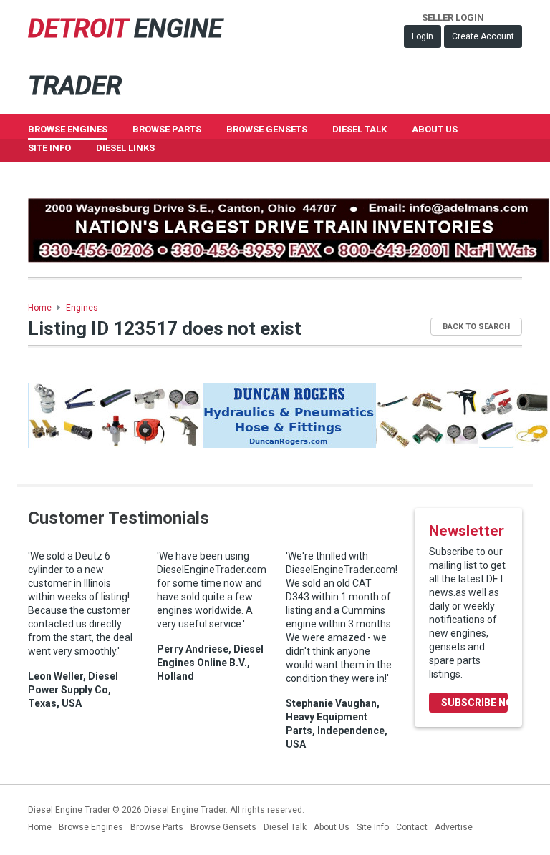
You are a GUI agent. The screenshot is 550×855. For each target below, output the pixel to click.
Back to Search (476, 326)
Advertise (454, 827)
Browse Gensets (223, 827)
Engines (82, 308)
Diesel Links (125, 147)
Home (40, 308)
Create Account (483, 36)
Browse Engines (67, 129)
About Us (435, 129)
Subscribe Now (474, 702)
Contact (412, 827)
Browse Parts (166, 129)
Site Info (49, 147)
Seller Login (453, 17)
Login (422, 36)
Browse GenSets (266, 129)
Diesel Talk (359, 129)
